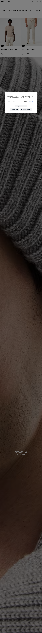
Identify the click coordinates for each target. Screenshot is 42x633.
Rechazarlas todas (15, 109)
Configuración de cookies (21, 106)
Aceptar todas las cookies (25, 109)
